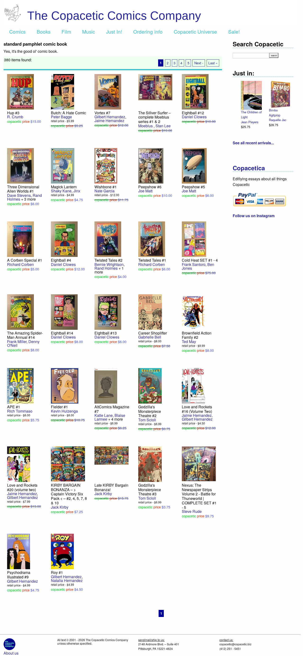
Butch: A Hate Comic (68, 112)
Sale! (234, 31)
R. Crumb (15, 116)
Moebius (146, 125)
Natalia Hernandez (67, 580)
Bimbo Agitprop (274, 112)
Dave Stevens (19, 195)
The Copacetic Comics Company (114, 15)
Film (66, 31)
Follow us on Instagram (254, 215)
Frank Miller (17, 341)
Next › (198, 62)
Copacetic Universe (195, 31)
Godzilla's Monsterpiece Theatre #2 (149, 411)
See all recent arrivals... (253, 142)
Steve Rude (192, 511)
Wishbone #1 (105, 186)
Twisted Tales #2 (108, 260)
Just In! (114, 31)
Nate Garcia (104, 191)
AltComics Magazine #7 (111, 409)
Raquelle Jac (277, 120)
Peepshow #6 (149, 186)
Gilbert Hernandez (109, 116)
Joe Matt (145, 191)
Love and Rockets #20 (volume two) (22, 487)
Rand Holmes (106, 268)
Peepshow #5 (193, 186)
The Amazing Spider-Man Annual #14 (25, 335)
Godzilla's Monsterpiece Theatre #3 (149, 489)
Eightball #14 (62, 333)
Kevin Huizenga (64, 411)
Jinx (76, 191)
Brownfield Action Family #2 (196, 335)
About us (11, 653)
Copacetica (249, 167)
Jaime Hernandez (109, 120)
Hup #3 (13, 112)
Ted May (189, 341)
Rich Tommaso (19, 411)
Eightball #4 (61, 260)
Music (88, 31)
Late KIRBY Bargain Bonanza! (111, 487)
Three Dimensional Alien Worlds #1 (23, 189)
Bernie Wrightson (109, 264)
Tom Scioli (147, 420)
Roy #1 (57, 572)
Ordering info (148, 31)
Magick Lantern (64, 186)
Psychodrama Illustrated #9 (18, 575)
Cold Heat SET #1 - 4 (200, 260)
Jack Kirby (59, 507)
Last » (213, 62)
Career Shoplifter (152, 333)
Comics (17, 31)
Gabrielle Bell (149, 337)
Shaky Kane (61, 191)
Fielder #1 (59, 406)
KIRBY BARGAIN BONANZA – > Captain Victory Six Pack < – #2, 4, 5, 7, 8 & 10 (69, 494)
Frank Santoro (193, 264)
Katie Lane (103, 415)
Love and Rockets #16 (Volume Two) (197, 409)
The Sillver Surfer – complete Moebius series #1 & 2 (154, 117)
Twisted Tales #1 (152, 260)
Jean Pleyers (249, 122)
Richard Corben (20, 264)
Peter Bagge (61, 116)
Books (43, 31)
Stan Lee (163, 125)
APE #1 (13, 406)
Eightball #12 (193, 112)
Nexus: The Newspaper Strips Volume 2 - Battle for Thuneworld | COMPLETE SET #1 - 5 (199, 496)
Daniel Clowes (194, 116)
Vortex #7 (102, 112)
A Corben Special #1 (24, 260)
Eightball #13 (105, 333)
